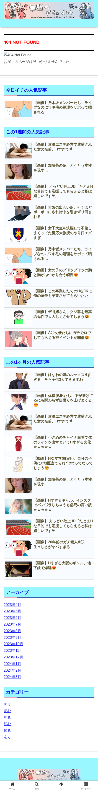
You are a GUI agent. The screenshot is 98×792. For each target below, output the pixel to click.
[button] (89, 529)
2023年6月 (12, 618)
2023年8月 (12, 631)
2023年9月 (12, 637)
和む (7, 724)
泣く (7, 737)
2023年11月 (13, 650)
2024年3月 (12, 677)
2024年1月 (12, 664)
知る (7, 730)
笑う (7, 704)
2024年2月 (12, 670)
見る (7, 718)
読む (7, 711)
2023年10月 (13, 644)
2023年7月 (12, 624)
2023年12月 (13, 657)
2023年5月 (12, 611)
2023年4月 (12, 605)
